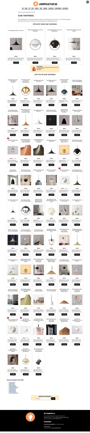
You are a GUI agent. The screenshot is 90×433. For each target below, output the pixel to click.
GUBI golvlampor (12, 389)
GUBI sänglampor (12, 391)
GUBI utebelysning (12, 388)
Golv (33, 8)
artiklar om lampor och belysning (62, 417)
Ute (29, 8)
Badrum (45, 8)
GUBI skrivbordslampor (13, 387)
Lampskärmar (58, 8)
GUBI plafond (11, 383)
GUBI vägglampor (12, 390)
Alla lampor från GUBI (13, 393)
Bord (26, 8)
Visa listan (39, 69)
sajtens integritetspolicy (56, 427)
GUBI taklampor (12, 382)
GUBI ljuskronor (12, 385)
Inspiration (65, 8)
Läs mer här (16, 62)
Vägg (41, 8)
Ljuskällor (51, 8)
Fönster (37, 8)
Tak (23, 8)
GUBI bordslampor (12, 386)
